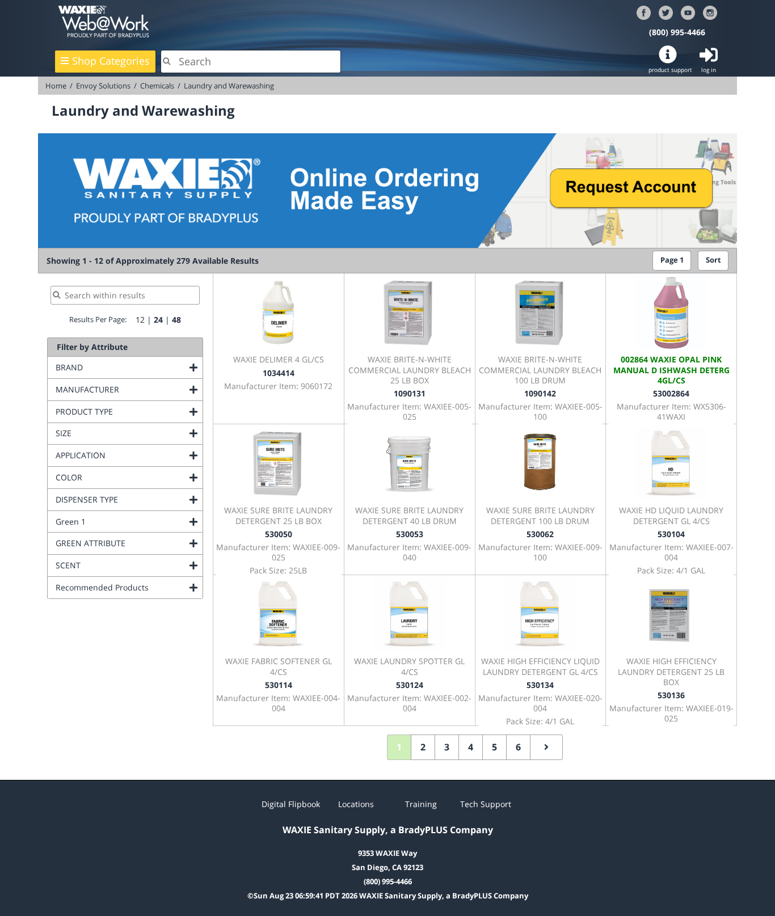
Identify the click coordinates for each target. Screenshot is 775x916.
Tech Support (485, 804)
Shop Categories (111, 60)
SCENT (114, 565)
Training (421, 804)
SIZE (109, 433)
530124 (409, 684)
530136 (671, 695)
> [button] (546, 747)
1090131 (410, 393)
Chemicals (157, 86)
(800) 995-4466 (677, 32)
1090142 (540, 393)
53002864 (671, 393)
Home (55, 86)
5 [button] (494, 747)
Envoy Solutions (103, 86)
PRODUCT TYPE (129, 411)
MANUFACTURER (129, 389)
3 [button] (446, 747)
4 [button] (470, 747)
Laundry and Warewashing (229, 86)
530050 (278, 534)
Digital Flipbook (291, 804)
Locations (356, 804)
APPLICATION (126, 455)
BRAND (115, 367)
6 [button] (518, 747)
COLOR (115, 477)
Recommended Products (129, 587)
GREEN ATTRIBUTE (129, 543)
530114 (278, 684)
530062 (540, 534)
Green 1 (117, 521)
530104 (671, 534)
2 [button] (423, 747)
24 (158, 319)
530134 (540, 684)
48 (176, 319)
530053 (409, 534)
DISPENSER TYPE (129, 499)
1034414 (278, 373)
